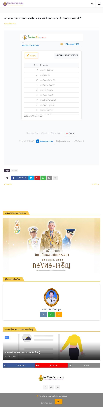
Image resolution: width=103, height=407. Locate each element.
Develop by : (46, 403)
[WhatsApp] (43, 178)
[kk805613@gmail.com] (59, 314)
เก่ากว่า (94, 184)
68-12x (14, 171)
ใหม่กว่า (9, 184)
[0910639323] (43, 314)
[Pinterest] (37, 178)
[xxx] (51, 314)
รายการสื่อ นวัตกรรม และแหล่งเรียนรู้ (22, 352)
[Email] (49, 178)
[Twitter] (31, 178)
